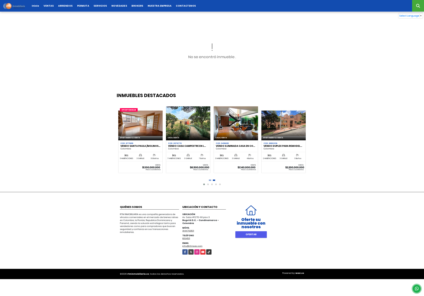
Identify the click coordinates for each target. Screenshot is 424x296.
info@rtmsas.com (192, 246)
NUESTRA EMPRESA (160, 5)
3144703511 (188, 230)
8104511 (186, 238)
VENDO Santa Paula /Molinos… (140, 146)
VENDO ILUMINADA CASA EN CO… (235, 146)
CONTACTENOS (186, 5)
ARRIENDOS (65, 5)
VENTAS (49, 5)
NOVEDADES (119, 5)
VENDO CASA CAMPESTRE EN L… (187, 146)
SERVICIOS (100, 5)
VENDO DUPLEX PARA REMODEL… (283, 146)
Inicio (35, 5)
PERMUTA (83, 5)
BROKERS (137, 5)
